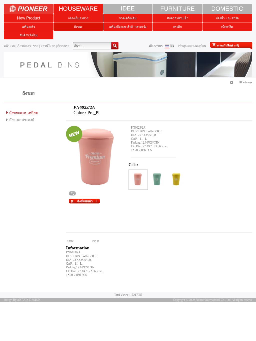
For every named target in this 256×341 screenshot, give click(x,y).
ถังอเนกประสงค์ (21, 120)
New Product (28, 18)
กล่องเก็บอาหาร (78, 18)
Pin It (95, 241)
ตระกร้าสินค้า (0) (228, 45)
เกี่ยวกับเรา (24, 46)
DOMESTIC (227, 8)
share (70, 241)
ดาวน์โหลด (47, 46)
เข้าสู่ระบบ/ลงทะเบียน (192, 46)
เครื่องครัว (28, 26)
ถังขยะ (78, 26)
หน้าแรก (9, 46)
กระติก (177, 26)
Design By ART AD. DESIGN (22, 300)
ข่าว (35, 46)
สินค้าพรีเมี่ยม (29, 35)
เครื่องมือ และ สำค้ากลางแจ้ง (127, 26)
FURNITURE (177, 8)
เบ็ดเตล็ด (227, 26)
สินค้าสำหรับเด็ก (177, 18)
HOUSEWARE (78, 8)
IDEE (128, 8)
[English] (172, 46)
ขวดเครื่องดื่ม (127, 18)
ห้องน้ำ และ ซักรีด (227, 18)
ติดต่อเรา (63, 46)
